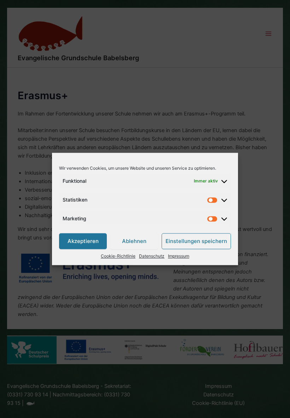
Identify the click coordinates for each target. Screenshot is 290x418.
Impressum (178, 256)
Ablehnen (134, 241)
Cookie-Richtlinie (118, 256)
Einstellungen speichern (196, 241)
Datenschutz (151, 256)
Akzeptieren (83, 241)
